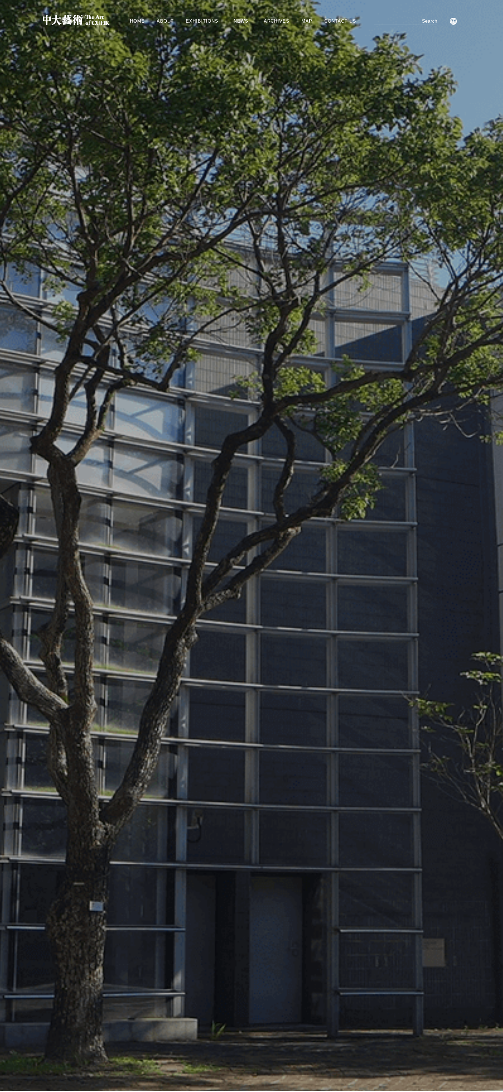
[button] (204, 21)
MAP (306, 21)
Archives (276, 21)
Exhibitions (202, 21)
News (241, 21)
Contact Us (340, 21)
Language (452, 21)
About (165, 21)
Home (137, 21)
